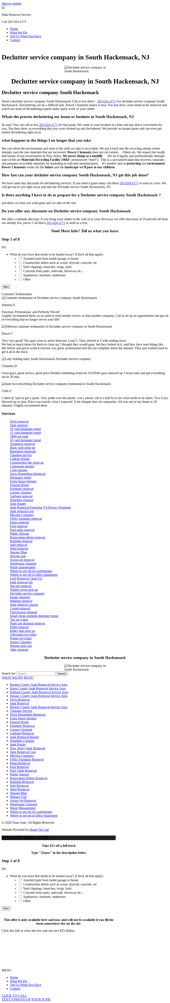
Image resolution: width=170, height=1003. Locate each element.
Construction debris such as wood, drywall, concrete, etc (60, 262)
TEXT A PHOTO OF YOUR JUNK (26, 999)
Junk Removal (19, 703)
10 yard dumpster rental (25, 429)
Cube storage (18, 470)
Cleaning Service (21, 711)
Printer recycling (21, 638)
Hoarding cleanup (21, 500)
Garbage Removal (22, 733)
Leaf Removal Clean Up (26, 578)
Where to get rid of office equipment (33, 574)
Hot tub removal (20, 586)
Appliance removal (22, 444)
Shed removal (19, 548)
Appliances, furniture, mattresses (44, 275)
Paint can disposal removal (27, 623)
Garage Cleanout (21, 729)
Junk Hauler (18, 503)
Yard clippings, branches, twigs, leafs (47, 267)
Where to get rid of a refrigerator (31, 571)
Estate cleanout (20, 597)
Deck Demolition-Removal (27, 474)
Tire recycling (19, 619)
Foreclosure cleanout (23, 612)
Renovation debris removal (27, 537)
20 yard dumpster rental (25, 440)
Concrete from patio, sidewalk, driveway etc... (53, 271)
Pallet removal (19, 627)
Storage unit (18, 556)
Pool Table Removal (23, 770)
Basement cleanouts (23, 451)
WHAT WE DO (12, 677)
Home (14, 29)
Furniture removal (21, 488)
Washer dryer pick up (24, 589)
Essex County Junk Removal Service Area (38, 688)
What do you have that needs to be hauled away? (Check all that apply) (56, 254)
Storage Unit (18, 797)
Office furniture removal (26, 518)
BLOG (28, 677)
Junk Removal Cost (23, 752)
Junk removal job (21, 582)
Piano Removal (20, 763)
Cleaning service (21, 455)
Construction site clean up (27, 462)
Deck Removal (20, 699)
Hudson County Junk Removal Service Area (39, 692)
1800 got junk (19, 436)
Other (27, 279)
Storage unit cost (21, 646)
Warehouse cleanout (23, 563)
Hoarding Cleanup (22, 740)
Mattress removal (21, 601)
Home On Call (39, 829)
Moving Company (22, 515)
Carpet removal (20, 608)
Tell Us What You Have (25, 36)
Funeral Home (19, 485)
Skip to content (11, 3)
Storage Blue (18, 552)
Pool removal (18, 526)
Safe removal (18, 545)
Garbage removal (21, 496)
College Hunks (20, 459)
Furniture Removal (22, 726)
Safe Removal (19, 785)
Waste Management (23, 808)
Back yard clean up (22, 447)
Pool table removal (22, 530)
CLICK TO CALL (14, 995)
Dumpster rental (20, 477)
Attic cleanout (19, 649)
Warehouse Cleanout (23, 804)
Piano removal (19, 522)
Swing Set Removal (23, 800)
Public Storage (19, 533)
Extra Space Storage (23, 481)
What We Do (18, 32)
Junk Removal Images (24, 737)
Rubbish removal (21, 541)
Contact (15, 40)
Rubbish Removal (22, 782)
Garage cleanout (20, 492)
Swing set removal (22, 560)
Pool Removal (19, 767)
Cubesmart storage (22, 466)
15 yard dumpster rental (25, 432)
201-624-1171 (106, 101)
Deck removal (19, 421)
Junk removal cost (22, 511)
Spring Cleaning (20, 642)
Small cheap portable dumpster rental (34, 616)
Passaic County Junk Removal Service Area (38, 696)
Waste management (22, 567)
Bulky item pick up (22, 631)
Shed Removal (19, 789)
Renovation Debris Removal (28, 778)
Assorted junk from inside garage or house (50, 258)
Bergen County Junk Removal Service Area (38, 684)
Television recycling (23, 634)
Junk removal (19, 425)
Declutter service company (27, 593)
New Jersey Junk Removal (27, 748)
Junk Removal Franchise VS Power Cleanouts (40, 507)
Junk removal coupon (24, 604)
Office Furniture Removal (27, 759)
